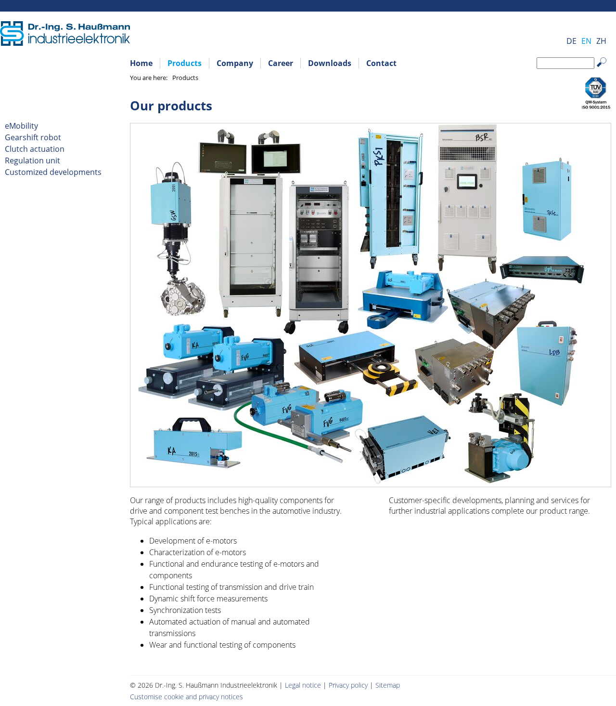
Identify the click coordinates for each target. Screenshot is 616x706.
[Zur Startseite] (65, 43)
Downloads (329, 63)
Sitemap (387, 685)
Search (606, 69)
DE (571, 41)
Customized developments (53, 172)
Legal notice (303, 685)
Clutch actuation (34, 149)
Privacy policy (348, 685)
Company (235, 63)
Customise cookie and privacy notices (186, 696)
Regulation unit (32, 160)
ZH (601, 41)
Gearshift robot (33, 137)
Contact (381, 63)
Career (280, 63)
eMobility (21, 125)
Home (141, 63)
